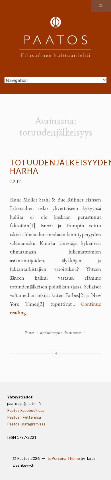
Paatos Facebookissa (25, 410)
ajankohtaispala (51, 332)
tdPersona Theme (64, 458)
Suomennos (72, 332)
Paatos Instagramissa (26, 423)
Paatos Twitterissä (24, 417)
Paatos (29, 332)
